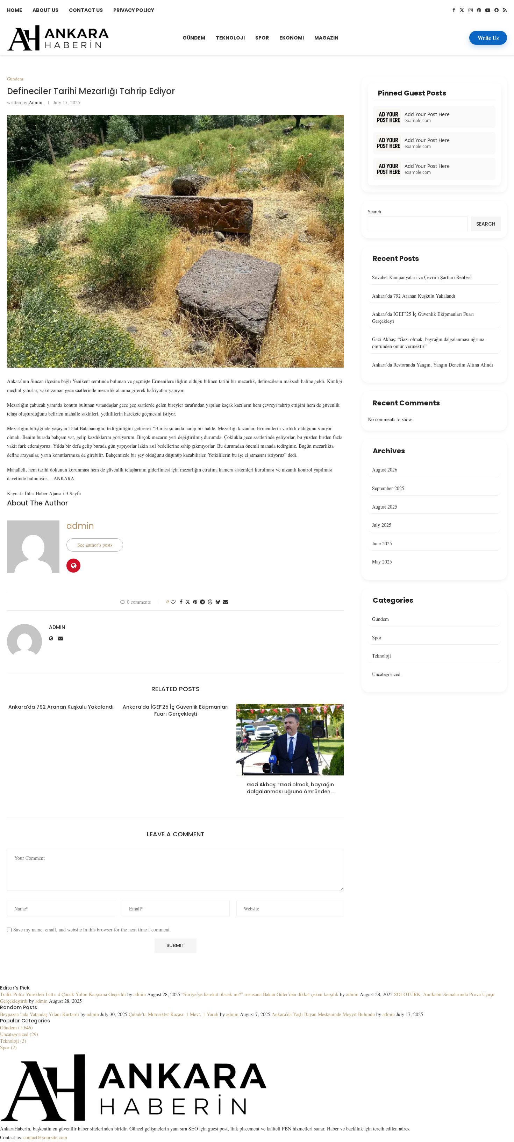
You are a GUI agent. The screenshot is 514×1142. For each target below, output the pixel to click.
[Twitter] (462, 10)
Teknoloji (230, 37)
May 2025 (382, 561)
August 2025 (384, 506)
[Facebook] (454, 10)
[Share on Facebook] (181, 601)
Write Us (488, 38)
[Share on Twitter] (187, 601)
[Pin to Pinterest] (195, 601)
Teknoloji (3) (13, 1040)
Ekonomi (291, 37)
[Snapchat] (496, 10)
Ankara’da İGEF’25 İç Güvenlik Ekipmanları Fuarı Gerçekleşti (176, 710)
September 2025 (388, 488)
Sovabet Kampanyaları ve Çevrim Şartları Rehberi (422, 277)
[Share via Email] (225, 601)
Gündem (194, 37)
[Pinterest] (479, 10)
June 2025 (382, 543)
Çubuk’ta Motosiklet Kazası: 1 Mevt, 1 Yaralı (174, 1014)
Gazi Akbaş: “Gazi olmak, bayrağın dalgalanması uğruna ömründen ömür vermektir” (428, 342)
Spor (262, 37)
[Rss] (504, 10)
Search (374, 211)
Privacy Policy (133, 10)
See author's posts (94, 544)
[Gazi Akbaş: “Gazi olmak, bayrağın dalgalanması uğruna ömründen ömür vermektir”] (290, 739)
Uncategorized (386, 674)
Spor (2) (8, 1047)
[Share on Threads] (210, 601)
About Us (45, 10)
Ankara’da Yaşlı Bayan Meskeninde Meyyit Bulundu (323, 1014)
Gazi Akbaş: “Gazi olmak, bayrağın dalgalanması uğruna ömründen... (290, 788)
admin (35, 102)
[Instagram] (470, 10)
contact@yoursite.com (45, 1137)
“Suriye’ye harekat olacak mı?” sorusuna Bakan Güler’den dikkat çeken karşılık (259, 994)
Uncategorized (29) (19, 1034)
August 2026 (384, 469)
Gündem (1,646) (16, 1027)
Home (14, 10)
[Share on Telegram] (202, 601)
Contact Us (86, 10)
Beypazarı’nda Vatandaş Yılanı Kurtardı (39, 1014)
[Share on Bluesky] (217, 601)
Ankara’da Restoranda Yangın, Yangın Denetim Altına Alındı (432, 364)
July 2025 (381, 525)
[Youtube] (488, 10)
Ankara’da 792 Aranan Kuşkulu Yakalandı (61, 706)
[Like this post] (173, 601)
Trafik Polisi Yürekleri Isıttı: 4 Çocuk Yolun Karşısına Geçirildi (63, 994)
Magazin (326, 37)
